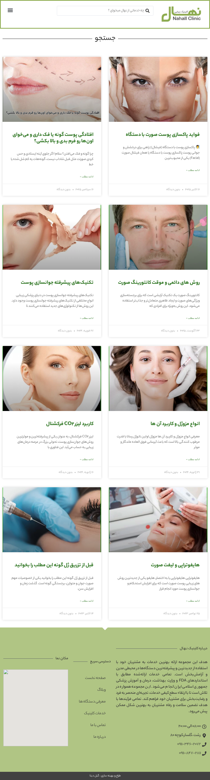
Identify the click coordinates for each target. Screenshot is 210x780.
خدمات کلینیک (95, 714)
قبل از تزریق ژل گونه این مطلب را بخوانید (54, 565)
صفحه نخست (95, 678)
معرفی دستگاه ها (92, 702)
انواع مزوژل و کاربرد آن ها (175, 424)
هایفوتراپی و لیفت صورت (175, 565)
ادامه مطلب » (193, 170)
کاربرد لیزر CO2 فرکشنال (69, 424)
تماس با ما (98, 725)
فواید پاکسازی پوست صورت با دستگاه (163, 135)
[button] (10, 10)
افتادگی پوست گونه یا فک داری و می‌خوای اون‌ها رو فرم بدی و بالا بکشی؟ (53, 138)
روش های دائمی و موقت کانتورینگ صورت (159, 283)
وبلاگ (101, 690)
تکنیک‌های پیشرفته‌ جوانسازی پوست (57, 283)
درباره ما (99, 737)
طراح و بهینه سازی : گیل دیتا (105, 776)
